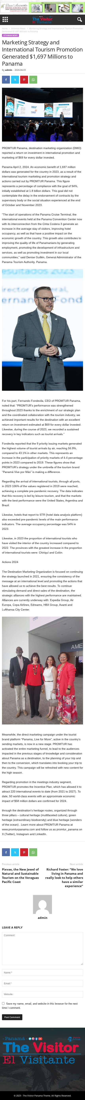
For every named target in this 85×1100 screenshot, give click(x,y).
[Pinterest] (24, 80)
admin (8, 69)
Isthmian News (18, 28)
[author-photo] (42, 904)
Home (5, 28)
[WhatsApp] (33, 80)
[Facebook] (6, 80)
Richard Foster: (64, 877)
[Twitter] (15, 80)
